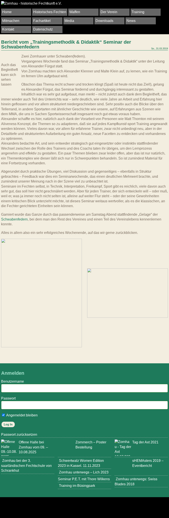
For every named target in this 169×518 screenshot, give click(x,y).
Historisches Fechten (49, 12)
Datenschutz (43, 29)
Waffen (74, 12)
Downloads (104, 21)
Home (7, 12)
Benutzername (12, 381)
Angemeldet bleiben (22, 415)
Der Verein (109, 12)
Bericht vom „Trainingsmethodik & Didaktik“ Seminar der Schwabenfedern (66, 45)
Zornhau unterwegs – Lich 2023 (83, 472)
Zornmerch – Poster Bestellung (90, 444)
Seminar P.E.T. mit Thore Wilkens (84, 479)
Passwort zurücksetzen (19, 434)
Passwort (8, 398)
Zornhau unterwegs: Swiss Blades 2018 (136, 481)
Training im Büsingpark (77, 486)
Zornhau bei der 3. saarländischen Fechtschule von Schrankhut (26, 465)
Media (69, 21)
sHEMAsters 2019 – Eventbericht (147, 463)
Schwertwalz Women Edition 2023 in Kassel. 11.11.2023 (81, 463)
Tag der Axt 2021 (145, 442)
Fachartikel (42, 21)
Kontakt (8, 29)
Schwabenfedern (14, 219)
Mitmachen (10, 21)
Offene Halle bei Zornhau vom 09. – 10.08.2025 (33, 447)
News (131, 21)
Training (138, 12)
